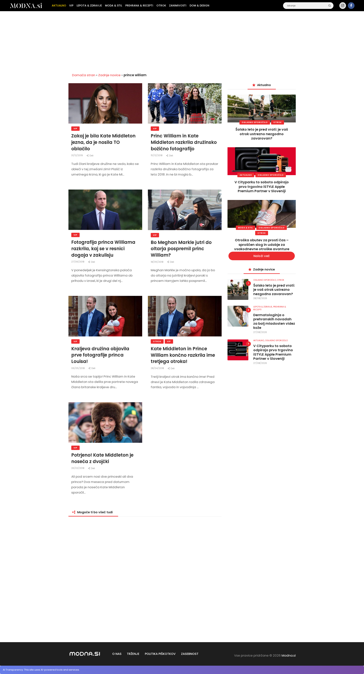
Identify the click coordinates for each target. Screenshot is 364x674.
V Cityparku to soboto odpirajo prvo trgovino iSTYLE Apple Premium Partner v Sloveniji (262, 186)
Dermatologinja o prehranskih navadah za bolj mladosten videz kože (274, 321)
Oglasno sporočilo (255, 122)
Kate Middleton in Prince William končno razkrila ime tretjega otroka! (183, 355)
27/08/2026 (260, 332)
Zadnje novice (109, 75)
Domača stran (83, 75)
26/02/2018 (78, 468)
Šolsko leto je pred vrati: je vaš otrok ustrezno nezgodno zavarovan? (261, 134)
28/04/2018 (158, 368)
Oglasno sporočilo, (265, 279)
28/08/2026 (260, 298)
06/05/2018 (78, 368)
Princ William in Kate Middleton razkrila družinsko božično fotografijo (184, 142)
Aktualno (246, 175)
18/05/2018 (157, 261)
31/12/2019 (77, 155)
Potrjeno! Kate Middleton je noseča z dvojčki (102, 458)
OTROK (157, 341)
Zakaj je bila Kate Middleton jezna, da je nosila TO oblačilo (103, 142)
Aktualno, (259, 340)
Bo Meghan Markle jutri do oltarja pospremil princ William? (181, 248)
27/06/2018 (78, 261)
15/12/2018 (157, 155)
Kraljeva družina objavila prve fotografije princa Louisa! (100, 355)
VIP (75, 128)
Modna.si (289, 655)
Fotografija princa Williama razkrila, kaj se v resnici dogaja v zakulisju (103, 248)
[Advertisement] (182, 40)
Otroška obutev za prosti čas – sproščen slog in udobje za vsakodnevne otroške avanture (261, 244)
